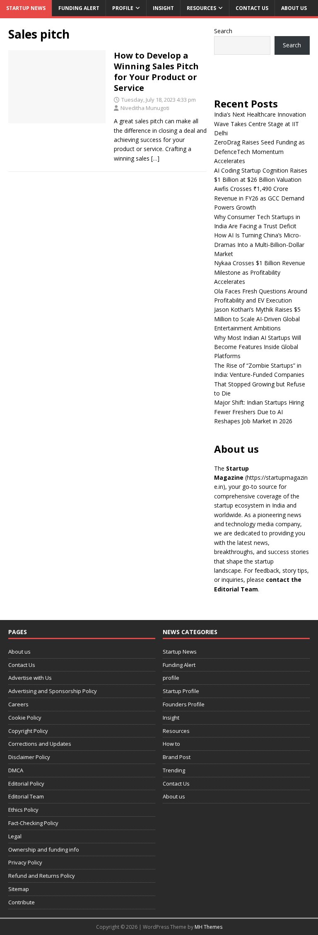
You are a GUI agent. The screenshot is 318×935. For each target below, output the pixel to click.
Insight (163, 8)
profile (122, 8)
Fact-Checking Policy (33, 823)
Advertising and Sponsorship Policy (52, 691)
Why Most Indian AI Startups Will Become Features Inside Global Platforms (257, 347)
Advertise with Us (30, 677)
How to (171, 743)
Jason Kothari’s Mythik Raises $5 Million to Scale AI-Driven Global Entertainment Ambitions (257, 318)
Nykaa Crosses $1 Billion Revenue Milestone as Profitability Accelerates (259, 272)
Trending (174, 770)
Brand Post (176, 757)
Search (223, 31)
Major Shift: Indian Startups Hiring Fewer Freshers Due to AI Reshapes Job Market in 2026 (259, 411)
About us (294, 8)
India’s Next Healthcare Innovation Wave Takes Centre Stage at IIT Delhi (260, 123)
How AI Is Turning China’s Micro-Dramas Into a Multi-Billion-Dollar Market (259, 244)
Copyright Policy (28, 731)
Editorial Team (26, 796)
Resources (201, 8)
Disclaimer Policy (29, 757)
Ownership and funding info (43, 849)
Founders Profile (184, 704)
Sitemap (18, 889)
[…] (155, 158)
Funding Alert (78, 8)
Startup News (26, 8)
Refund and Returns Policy (41, 875)
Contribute (21, 902)
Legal (15, 836)
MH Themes (208, 926)
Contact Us (252, 8)
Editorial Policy (26, 783)
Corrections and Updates (39, 743)
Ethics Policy (23, 809)
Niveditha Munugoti (144, 108)
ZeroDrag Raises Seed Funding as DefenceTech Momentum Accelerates (259, 151)
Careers (18, 704)
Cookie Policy (24, 717)
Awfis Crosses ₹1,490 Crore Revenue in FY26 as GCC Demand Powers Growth (259, 198)
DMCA (15, 770)
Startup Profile (181, 691)
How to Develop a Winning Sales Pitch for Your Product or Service (156, 71)
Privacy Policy (25, 862)
